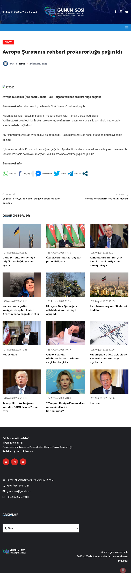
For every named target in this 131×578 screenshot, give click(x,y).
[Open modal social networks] (85, 174)
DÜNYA (8, 42)
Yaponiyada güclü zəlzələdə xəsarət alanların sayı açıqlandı (108, 358)
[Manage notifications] (123, 570)
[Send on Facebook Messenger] (44, 174)
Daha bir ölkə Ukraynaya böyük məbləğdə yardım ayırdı (19, 261)
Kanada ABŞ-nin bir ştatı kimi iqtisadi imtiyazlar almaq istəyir (106, 261)
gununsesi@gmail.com (19, 491)
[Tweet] (60, 174)
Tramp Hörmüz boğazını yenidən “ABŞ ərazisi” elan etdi (21, 407)
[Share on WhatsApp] (9, 174)
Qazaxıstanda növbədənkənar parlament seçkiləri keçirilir (64, 358)
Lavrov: (95, 403)
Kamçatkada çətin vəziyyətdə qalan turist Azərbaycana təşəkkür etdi (21, 310)
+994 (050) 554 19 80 (18, 485)
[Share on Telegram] (74, 174)
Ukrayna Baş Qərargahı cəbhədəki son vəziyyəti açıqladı (62, 310)
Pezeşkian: (10, 354)
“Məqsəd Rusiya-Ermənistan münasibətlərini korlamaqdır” (65, 407)
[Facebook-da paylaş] (23, 174)
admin (22, 63)
